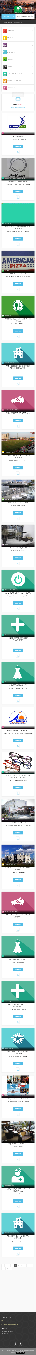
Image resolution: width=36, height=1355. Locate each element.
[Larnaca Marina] (18, 1158)
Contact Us (5, 1333)
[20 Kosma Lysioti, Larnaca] (18, 1021)
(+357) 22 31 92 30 (9, 1321)
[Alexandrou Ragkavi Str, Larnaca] (18, 472)
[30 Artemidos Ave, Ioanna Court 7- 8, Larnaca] (18, 655)
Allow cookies (20, 1352)
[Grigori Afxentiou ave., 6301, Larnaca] (18, 243)
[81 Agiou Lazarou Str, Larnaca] (18, 1068)
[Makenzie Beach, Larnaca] (18, 517)
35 (7, 1269)
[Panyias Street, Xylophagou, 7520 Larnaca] (18, 288)
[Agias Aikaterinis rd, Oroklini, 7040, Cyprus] (18, 837)
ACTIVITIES (11, 88)
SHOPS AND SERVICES (15, 73)
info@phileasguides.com (18, 105)
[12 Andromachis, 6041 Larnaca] (18, 700)
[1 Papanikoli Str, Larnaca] (18, 884)
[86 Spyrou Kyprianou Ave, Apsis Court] (18, 608)
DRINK (10, 66)
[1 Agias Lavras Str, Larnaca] (18, 1253)
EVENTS (10, 30)
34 (3, 1269)
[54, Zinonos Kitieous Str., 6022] (18, 792)
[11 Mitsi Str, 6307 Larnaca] (18, 562)
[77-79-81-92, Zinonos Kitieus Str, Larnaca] (18, 196)
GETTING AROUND (14, 80)
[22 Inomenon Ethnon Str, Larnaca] (18, 383)
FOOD (10, 59)
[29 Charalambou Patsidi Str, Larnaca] (18, 1113)
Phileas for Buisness (7, 1331)
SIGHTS (10, 38)
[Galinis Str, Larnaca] (18, 974)
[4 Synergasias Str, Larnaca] (18, 1206)
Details (18, 146)
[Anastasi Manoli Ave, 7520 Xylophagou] (18, 335)
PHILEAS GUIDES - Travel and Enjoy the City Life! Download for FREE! (11, 3)
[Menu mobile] (32, 4)
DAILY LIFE (11, 52)
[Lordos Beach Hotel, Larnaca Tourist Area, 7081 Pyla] (18, 745)
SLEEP (10, 45)
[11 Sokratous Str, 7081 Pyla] (18, 151)
